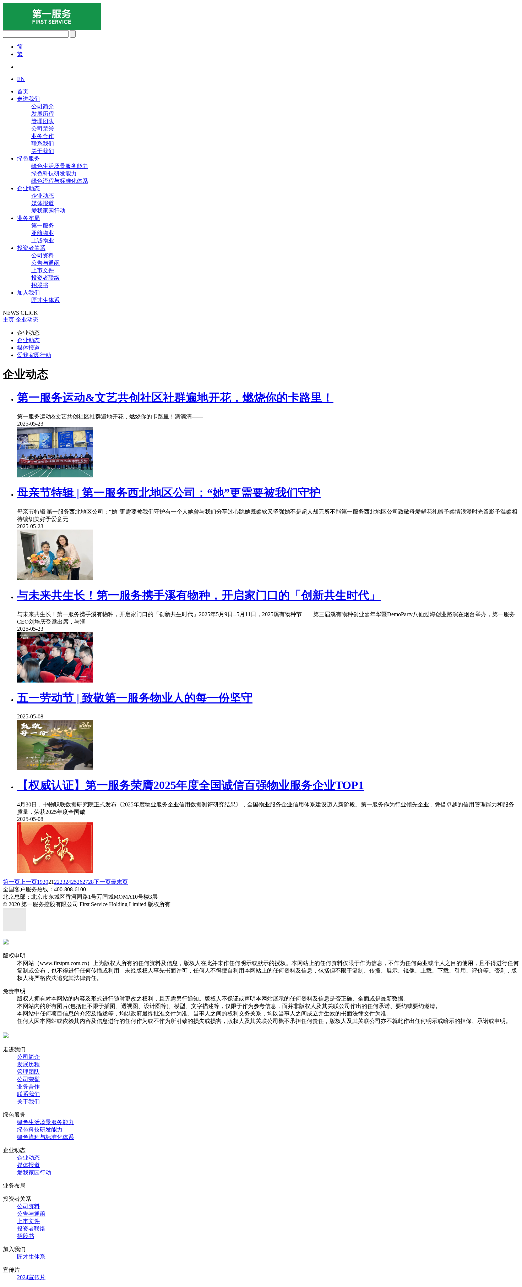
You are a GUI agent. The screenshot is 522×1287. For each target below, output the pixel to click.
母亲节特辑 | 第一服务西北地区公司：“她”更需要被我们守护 (169, 492)
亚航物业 (42, 233)
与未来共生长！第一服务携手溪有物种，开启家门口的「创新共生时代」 (199, 595)
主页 (8, 320)
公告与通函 (45, 263)
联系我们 (42, 144)
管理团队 (42, 121)
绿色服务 (28, 158)
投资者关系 (31, 248)
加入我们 (28, 293)
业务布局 (28, 218)
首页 (22, 91)
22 (57, 882)
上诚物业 (42, 240)
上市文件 (42, 270)
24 (68, 882)
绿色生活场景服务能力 (59, 166)
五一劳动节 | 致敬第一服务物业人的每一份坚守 (134, 697)
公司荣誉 (42, 129)
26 (79, 882)
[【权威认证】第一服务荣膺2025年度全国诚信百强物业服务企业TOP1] (55, 871)
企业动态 (28, 188)
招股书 (39, 285)
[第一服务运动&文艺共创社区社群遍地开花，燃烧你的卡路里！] (55, 475)
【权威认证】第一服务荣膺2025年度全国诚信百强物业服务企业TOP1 (190, 785)
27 (85, 882)
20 (45, 882)
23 (62, 882)
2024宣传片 (31, 1277)
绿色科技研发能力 (54, 173)
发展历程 (42, 114)
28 (91, 882)
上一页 (28, 882)
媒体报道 (42, 203)
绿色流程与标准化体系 (59, 181)
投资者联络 (45, 278)
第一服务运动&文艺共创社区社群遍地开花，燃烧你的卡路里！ (175, 397)
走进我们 (28, 99)
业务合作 (42, 136)
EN (21, 79)
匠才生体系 (45, 300)
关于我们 (42, 151)
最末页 (119, 882)
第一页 (11, 882)
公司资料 (42, 255)
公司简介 (42, 106)
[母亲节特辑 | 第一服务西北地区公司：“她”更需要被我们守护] (55, 578)
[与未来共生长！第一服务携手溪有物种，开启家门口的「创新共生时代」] (55, 681)
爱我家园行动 (48, 211)
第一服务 (42, 226)
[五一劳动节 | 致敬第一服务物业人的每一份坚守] (55, 768)
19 (40, 882)
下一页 (102, 882)
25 (74, 882)
